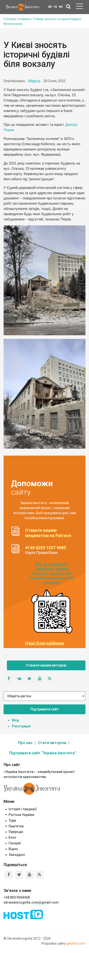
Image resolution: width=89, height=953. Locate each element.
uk (50, 6)
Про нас (25, 742)
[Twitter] (19, 875)
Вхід (15, 720)
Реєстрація (21, 726)
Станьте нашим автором (46, 665)
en (61, 6)
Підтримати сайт (45, 709)
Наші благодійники (44, 643)
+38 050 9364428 (17, 897)
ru (55, 6)
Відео (13, 849)
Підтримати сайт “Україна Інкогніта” (42, 753)
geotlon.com (76, 943)
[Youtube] (29, 875)
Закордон (17, 855)
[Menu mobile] (79, 7)
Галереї (15, 843)
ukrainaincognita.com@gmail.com (31, 902)
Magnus (34, 81)
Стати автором (52, 742)
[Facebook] (9, 875)
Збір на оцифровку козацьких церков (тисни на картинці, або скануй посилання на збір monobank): (51, 573)
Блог (13, 837)
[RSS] (39, 875)
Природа (16, 832)
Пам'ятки (16, 826)
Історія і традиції (22, 809)
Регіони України (21, 815)
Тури (12, 820)
